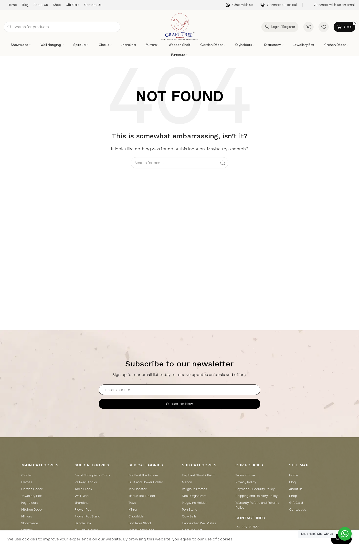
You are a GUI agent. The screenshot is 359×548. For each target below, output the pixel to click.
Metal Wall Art (192, 530)
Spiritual (27, 530)
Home (293, 475)
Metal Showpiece (141, 530)
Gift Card (296, 503)
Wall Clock (82, 496)
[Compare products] (308, 27)
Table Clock (83, 489)
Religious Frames (194, 489)
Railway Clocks (86, 482)
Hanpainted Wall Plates (199, 523)
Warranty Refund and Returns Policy (257, 505)
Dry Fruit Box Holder (143, 475)
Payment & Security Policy (255, 489)
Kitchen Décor (32, 509)
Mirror (132, 509)
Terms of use (245, 475)
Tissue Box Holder (141, 496)
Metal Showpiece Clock (92, 475)
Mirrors (26, 516)
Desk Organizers (194, 496)
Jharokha (81, 503)
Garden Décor (31, 489)
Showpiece (29, 523)
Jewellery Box (31, 496)
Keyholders (29, 503)
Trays (132, 503)
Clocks (26, 475)
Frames (26, 482)
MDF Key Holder (86, 530)
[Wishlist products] (323, 27)
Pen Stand (189, 509)
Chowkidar (136, 516)
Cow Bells (189, 516)
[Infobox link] (239, 5)
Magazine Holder (194, 503)
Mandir (187, 482)
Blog (292, 482)
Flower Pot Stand (87, 516)
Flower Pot (83, 509)
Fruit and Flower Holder (145, 482)
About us (296, 489)
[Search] (222, 162)
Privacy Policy (245, 482)
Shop (293, 496)
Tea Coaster (137, 489)
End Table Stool (139, 523)
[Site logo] (179, 26)
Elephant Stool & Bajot (198, 475)
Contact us (297, 509)
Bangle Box (83, 523)
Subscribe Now (179, 403)
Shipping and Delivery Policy (256, 496)
